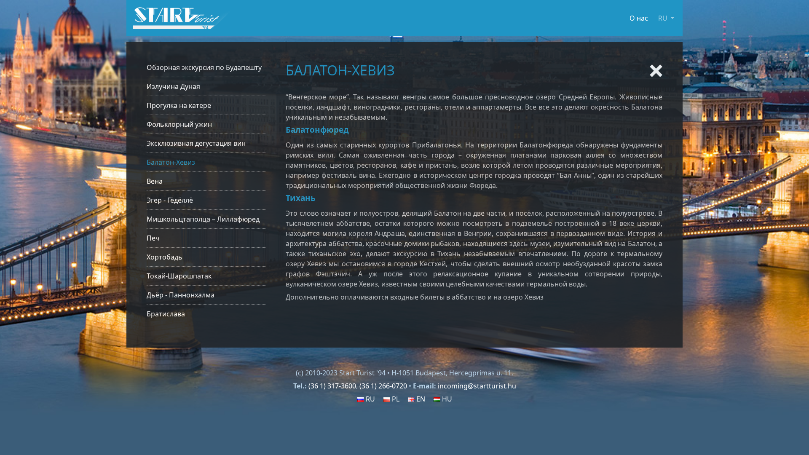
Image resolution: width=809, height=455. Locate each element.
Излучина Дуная (173, 86)
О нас (639, 18)
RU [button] (663, 18)
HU (446, 399)
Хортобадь (164, 257)
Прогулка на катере (179, 105)
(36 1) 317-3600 (332, 386)
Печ (153, 238)
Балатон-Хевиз (171, 162)
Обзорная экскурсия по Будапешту (204, 67)
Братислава (166, 313)
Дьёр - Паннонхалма (180, 295)
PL (394, 399)
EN (420, 399)
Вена (155, 181)
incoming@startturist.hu (477, 386)
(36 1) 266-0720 (383, 386)
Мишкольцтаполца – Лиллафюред (203, 219)
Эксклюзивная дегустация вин (196, 143)
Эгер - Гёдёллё (170, 200)
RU (369, 399)
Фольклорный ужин (179, 124)
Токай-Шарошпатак (179, 276)
